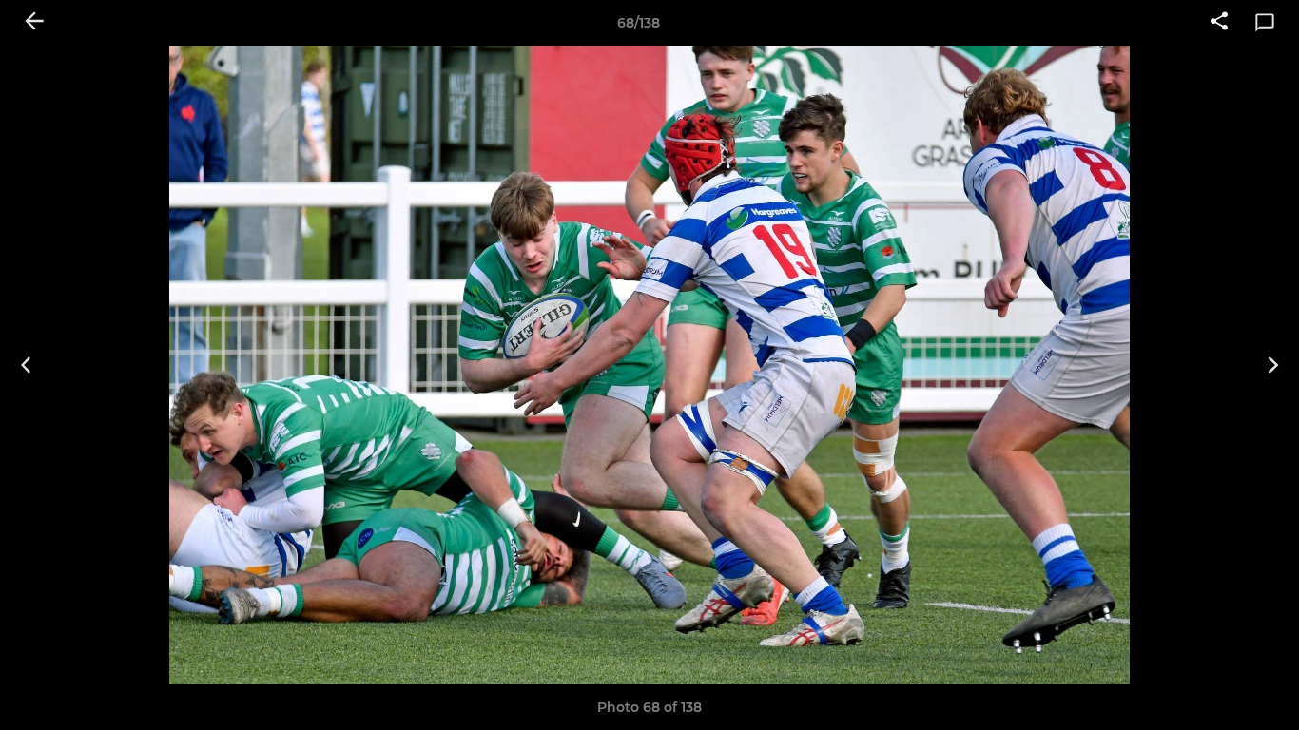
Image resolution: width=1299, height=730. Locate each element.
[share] (1219, 23)
